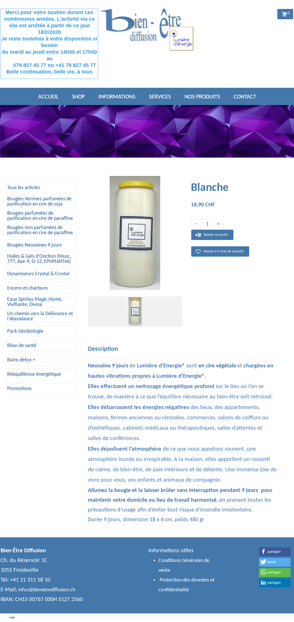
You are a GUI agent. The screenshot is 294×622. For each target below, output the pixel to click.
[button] (275, 551)
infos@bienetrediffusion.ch (46, 590)
